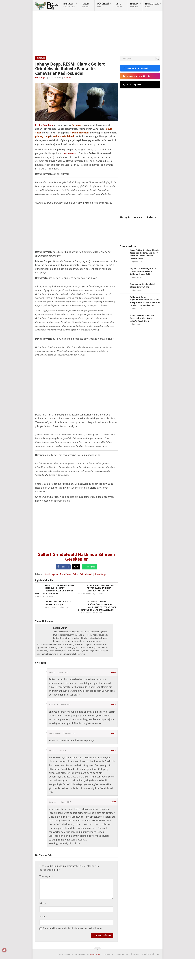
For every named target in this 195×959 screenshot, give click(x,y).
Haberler (69, 5)
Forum (86, 5)
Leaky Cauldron (44, 125)
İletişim (135, 954)
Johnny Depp (99, 574)
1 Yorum (38, 596)
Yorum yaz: (46, 876)
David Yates (65, 574)
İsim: (42, 903)
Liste (119, 5)
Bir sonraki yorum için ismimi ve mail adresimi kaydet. (73, 928)
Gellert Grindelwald (82, 574)
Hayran (134, 5)
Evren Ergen (40, 77)
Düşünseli (103, 5)
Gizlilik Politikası (151, 954)
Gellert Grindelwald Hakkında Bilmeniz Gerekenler (76, 557)
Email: (43, 916)
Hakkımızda (152, 5)
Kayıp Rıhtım (96, 955)
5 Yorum (68, 77)
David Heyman (51, 574)
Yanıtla (113, 672)
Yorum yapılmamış (84, 594)
